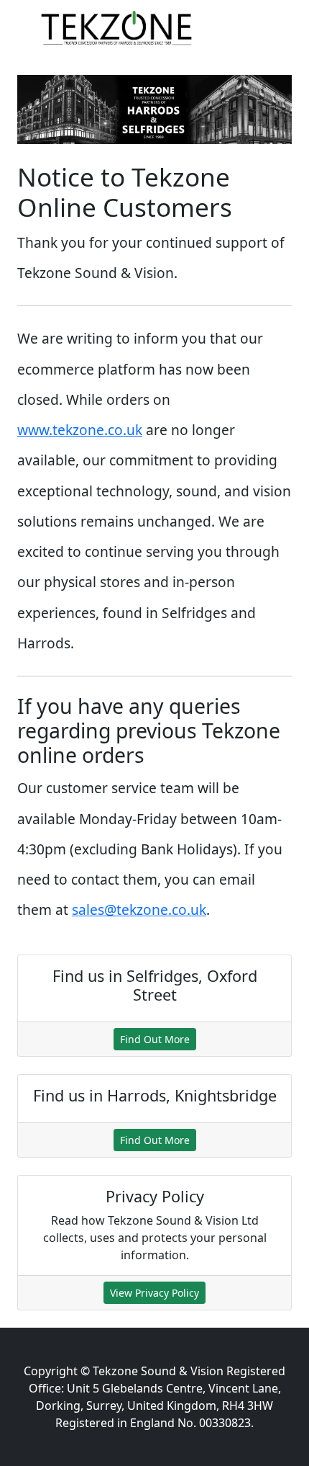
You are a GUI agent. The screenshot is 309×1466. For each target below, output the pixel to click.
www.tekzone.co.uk (79, 429)
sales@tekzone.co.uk (139, 909)
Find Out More (155, 1039)
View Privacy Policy (154, 1293)
